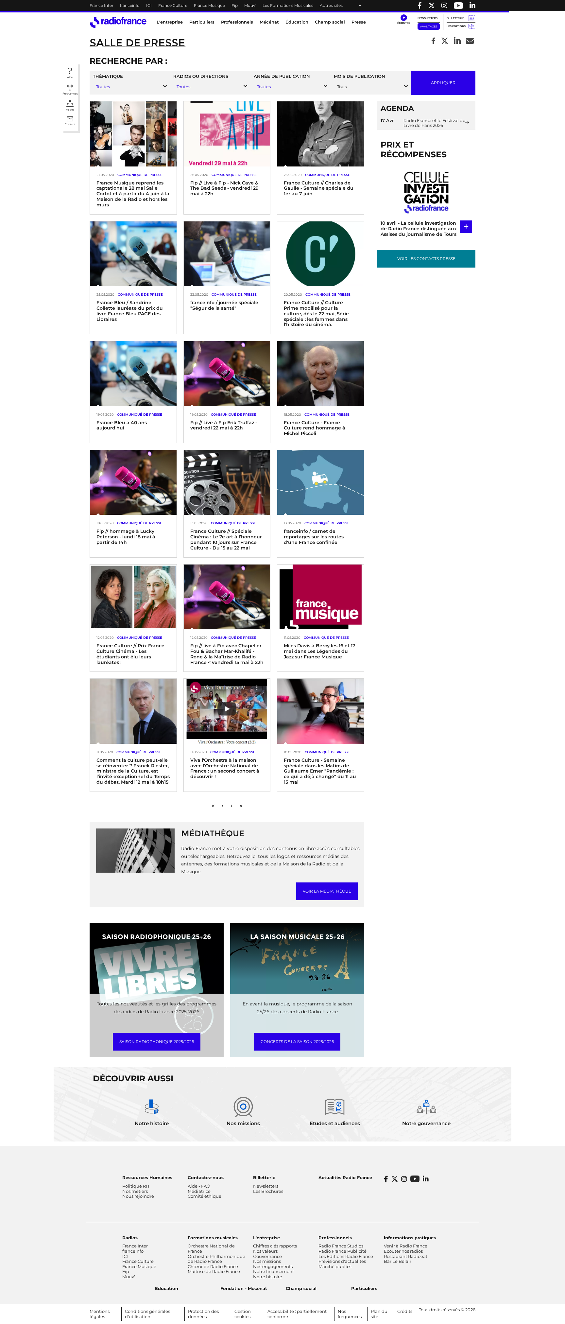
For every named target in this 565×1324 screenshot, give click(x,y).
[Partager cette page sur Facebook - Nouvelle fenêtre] (433, 41)
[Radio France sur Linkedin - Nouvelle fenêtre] (472, 5)
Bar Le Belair (397, 1261)
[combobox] (130, 86)
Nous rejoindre (138, 1196)
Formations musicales (213, 1237)
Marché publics (334, 1266)
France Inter (101, 5)
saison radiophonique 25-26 (156, 937)
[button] (403, 19)
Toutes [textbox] (103, 86)
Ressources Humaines (147, 1177)
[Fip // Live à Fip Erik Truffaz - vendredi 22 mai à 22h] (227, 373)
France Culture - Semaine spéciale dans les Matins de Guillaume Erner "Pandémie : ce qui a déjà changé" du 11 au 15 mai (320, 771)
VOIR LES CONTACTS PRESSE (426, 258)
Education (166, 1288)
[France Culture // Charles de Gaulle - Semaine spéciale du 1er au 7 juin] (320, 134)
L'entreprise (266, 1237)
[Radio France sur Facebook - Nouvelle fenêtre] (419, 5)
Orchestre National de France (211, 1248)
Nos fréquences (350, 1314)
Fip (234, 5)
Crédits (404, 1311)
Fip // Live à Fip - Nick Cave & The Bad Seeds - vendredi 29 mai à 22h (224, 188)
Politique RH (135, 1186)
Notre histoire (267, 1276)
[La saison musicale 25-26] (297, 990)
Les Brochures (268, 1191)
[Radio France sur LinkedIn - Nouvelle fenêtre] (426, 1179)
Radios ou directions (200, 76)
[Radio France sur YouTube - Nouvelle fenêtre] (458, 5)
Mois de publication (359, 76)
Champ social (330, 22)
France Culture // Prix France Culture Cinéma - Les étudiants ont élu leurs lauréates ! (130, 654)
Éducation (296, 22)
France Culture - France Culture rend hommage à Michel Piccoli (314, 428)
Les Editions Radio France (345, 1256)
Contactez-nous (206, 1177)
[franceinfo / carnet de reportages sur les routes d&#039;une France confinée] (320, 482)
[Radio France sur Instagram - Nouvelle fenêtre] (444, 5)
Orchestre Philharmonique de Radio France (216, 1259)
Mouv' (250, 5)
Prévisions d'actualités (342, 1261)
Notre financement (273, 1271)
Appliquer (443, 82)
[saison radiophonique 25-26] (157, 990)
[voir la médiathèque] (135, 849)
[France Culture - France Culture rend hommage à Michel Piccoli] (320, 373)
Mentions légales (100, 1314)
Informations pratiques (410, 1237)
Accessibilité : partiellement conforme (297, 1314)
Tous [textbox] (342, 86)
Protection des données (203, 1314)
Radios (130, 1237)
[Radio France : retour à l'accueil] (118, 22)
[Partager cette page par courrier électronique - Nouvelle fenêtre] (470, 41)
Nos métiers (135, 1191)
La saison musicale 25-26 (297, 937)
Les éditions (456, 26)
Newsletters (427, 18)
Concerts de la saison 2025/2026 (297, 1041)
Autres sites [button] (331, 5)
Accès (70, 109)
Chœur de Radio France (213, 1266)
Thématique (108, 76)
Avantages (428, 26)
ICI (149, 5)
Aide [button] (70, 77)
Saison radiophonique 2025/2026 (156, 1041)
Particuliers (364, 1288)
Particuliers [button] (201, 22)
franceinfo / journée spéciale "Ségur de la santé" (224, 305)
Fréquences (70, 93)
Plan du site (379, 1314)
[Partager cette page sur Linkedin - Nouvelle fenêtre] (457, 41)
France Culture (172, 5)
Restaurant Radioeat (405, 1256)
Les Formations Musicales (288, 5)
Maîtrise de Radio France (214, 1271)
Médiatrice (199, 1191)
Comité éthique (204, 1196)
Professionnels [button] (237, 22)
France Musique (209, 5)
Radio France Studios (340, 1245)
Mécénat (269, 22)
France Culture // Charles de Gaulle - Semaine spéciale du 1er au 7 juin (318, 188)
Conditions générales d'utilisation (147, 1314)
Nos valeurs (265, 1251)
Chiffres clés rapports (275, 1245)
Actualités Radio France (345, 1177)
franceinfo (130, 5)
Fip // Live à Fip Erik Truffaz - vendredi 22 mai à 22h (223, 425)
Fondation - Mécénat (243, 1288)
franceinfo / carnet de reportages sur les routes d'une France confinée (314, 536)
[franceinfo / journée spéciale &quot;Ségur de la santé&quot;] (227, 253)
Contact (70, 124)
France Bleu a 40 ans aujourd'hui (121, 425)
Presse (358, 22)
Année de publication (282, 76)
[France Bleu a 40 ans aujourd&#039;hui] (133, 373)
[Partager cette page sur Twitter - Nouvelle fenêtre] (445, 41)
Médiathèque (212, 833)
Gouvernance (267, 1256)
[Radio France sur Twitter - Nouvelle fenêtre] (431, 5)
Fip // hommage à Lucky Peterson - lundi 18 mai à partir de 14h (125, 536)
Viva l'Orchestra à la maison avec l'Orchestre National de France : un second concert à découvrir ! (224, 768)
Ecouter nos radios (403, 1251)
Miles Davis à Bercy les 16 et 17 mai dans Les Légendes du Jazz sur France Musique (319, 651)
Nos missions (267, 1261)
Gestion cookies (242, 1314)
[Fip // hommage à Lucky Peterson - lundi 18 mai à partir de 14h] (133, 482)
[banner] (282, 5)
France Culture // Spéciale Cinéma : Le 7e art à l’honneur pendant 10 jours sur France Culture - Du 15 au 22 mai (226, 539)
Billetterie (455, 18)
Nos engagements (273, 1266)
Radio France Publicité (342, 1251)
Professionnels (335, 1237)
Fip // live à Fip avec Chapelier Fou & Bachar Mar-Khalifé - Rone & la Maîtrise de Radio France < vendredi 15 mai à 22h (227, 654)
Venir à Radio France (405, 1245)
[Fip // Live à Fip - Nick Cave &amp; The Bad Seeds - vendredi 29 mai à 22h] (227, 134)
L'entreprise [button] (170, 22)
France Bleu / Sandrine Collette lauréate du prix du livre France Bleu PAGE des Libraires (129, 311)
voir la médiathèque (327, 891)
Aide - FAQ (199, 1186)
